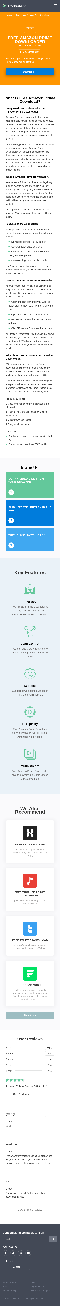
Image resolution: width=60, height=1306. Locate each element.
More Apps (30, 1015)
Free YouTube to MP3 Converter (30, 894)
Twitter (13, 1253)
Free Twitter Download (30, 940)
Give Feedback (21, 1094)
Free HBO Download (30, 844)
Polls (5, 1286)
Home (8, 15)
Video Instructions (11, 1282)
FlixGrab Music (30, 985)
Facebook (5, 1253)
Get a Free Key (9, 1290)
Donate (16, 1267)
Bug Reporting (37, 1286)
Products (16, 15)
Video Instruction (31, 52)
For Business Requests (41, 1290)
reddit (20, 1253)
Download (28, 72)
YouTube (28, 1253)
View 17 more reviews (30, 1209)
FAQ (33, 1282)
